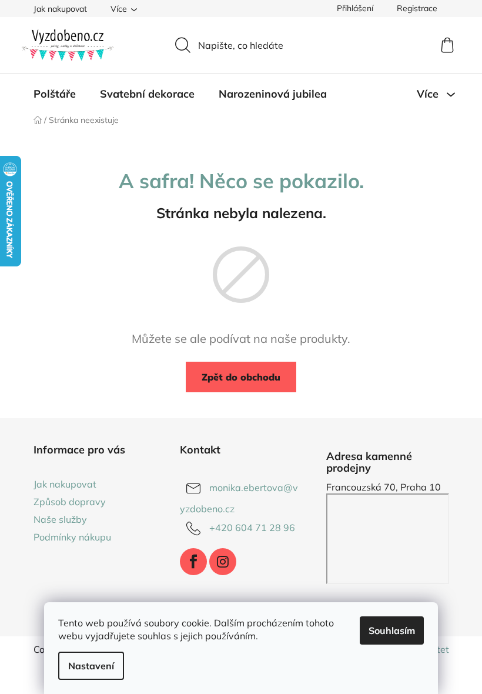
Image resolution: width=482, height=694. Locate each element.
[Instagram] (222, 561)
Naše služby (60, 519)
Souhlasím (392, 630)
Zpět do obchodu (241, 377)
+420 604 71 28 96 (252, 527)
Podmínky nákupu (72, 537)
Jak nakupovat (60, 9)
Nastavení (91, 666)
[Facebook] (193, 561)
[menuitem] (55, 94)
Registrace (417, 8)
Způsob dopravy (70, 502)
